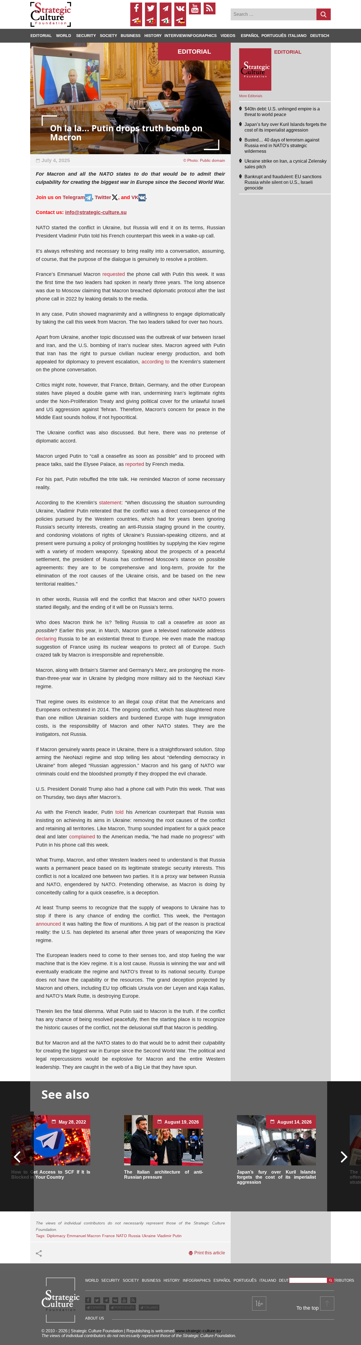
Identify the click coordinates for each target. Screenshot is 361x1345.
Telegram (74, 197)
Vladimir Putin (169, 1235)
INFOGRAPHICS (201, 35)
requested (113, 274)
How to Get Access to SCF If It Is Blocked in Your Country (50, 1175)
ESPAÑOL (97, 1307)
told (119, 812)
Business (130, 35)
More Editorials (250, 96)
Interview (175, 35)
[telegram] (165, 8)
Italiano (297, 35)
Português (273, 35)
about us (94, 1318)
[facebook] (136, 8)
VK (134, 197)
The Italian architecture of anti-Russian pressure (163, 1175)
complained (82, 837)
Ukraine (149, 1235)
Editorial (41, 35)
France (108, 1235)
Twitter (103, 197)
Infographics (197, 1280)
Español (250, 35)
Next (344, 1156)
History (153, 35)
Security (86, 35)
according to (156, 362)
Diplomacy (56, 1235)
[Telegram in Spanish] (136, 20)
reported (134, 464)
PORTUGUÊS (124, 1307)
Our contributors (335, 1280)
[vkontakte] (180, 8)
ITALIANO (150, 1307)
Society (108, 35)
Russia (134, 1235)
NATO (121, 1235)
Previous (17, 1156)
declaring (47, 639)
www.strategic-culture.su (198, 1330)
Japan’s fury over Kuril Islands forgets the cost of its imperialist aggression (276, 1177)
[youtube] (195, 8)
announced (48, 924)
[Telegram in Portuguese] (151, 20)
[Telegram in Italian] (165, 20)
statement (110, 502)
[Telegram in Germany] (180, 20)
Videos (228, 35)
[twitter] (151, 8)
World (63, 35)
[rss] (209, 8)
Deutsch (319, 35)
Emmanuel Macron (84, 1235)
